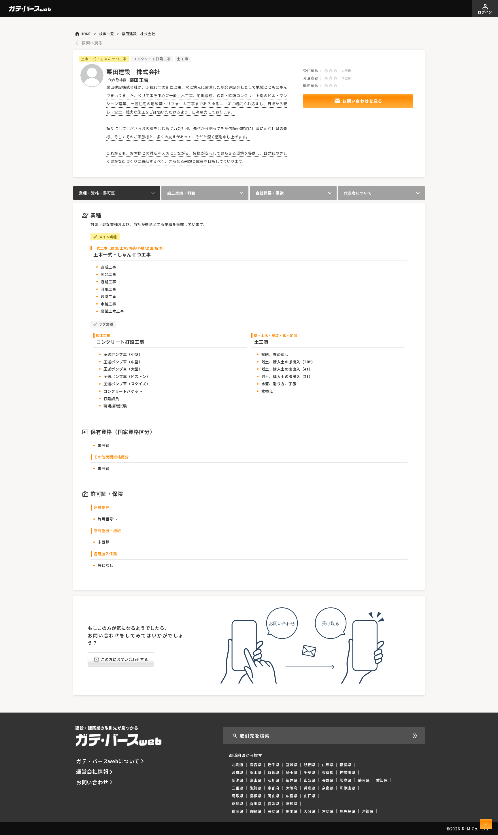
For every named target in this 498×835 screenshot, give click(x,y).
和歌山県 (347, 788)
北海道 (238, 764)
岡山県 (274, 796)
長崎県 (274, 811)
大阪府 (292, 788)
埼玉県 (292, 772)
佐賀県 (256, 811)
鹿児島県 (347, 811)
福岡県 (238, 811)
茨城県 (238, 772)
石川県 (274, 780)
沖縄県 (367, 811)
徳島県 (238, 803)
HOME (86, 34)
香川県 (256, 803)
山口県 (310, 796)
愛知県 (382, 780)
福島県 (346, 764)
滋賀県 (256, 788)
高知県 (292, 803)
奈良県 (328, 788)
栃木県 (256, 772)
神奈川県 (347, 772)
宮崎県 (328, 811)
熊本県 (292, 811)
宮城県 (292, 764)
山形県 (328, 764)
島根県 (256, 796)
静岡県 (364, 780)
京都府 (274, 788)
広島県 (292, 796)
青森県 (256, 764)
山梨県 (310, 780)
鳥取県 (238, 796)
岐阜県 (346, 780)
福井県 (292, 780)
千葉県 (310, 772)
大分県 (310, 811)
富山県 (256, 780)
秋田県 (310, 764)
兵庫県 (310, 788)
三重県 (238, 788)
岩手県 (274, 764)
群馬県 (274, 772)
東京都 (328, 772)
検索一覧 (106, 34)
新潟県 (238, 780)
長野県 (328, 780)
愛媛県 (274, 803)
